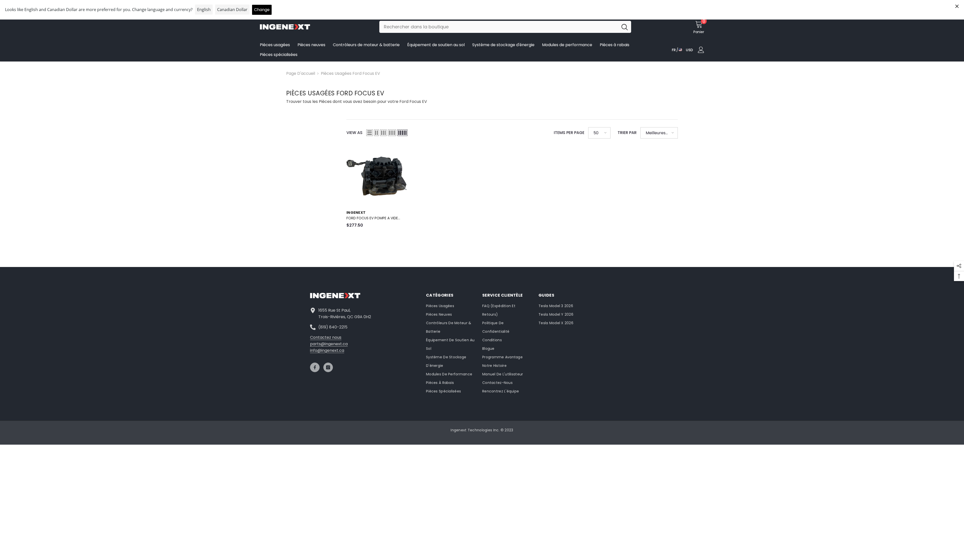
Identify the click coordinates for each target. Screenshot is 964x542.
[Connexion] (701, 50)
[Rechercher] (505, 27)
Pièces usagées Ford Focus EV (350, 73)
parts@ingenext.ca (329, 344)
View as (354, 133)
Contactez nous (325, 337)
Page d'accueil (300, 73)
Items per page (569, 133)
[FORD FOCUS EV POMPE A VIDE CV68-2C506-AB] (376, 176)
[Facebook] (315, 367)
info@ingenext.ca (327, 350)
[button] (369, 132)
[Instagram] (328, 367)
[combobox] (498, 27)
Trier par (627, 133)
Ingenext (356, 212)
